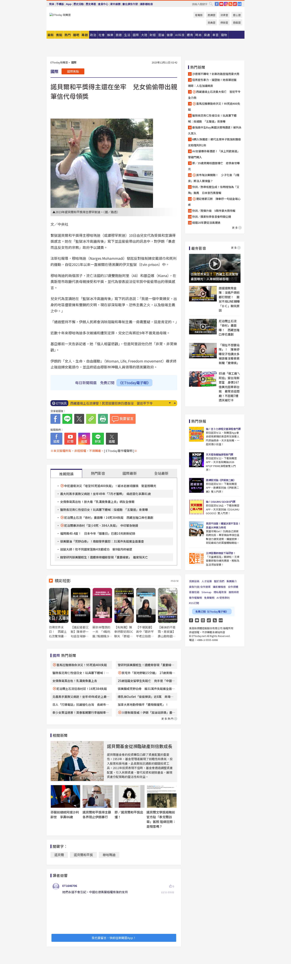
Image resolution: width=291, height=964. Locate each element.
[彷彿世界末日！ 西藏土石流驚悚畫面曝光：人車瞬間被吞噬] (59, 613)
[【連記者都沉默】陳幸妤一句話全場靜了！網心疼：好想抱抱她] (80, 613)
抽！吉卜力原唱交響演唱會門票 (223, 429)
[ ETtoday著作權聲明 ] (119, 451)
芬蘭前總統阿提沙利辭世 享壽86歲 (64, 814)
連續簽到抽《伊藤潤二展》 (221, 480)
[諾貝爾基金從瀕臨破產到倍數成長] (77, 761)
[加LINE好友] (98, 439)
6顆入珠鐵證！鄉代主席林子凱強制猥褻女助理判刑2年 (214, 142)
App (68, 4)
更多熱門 (167, 718)
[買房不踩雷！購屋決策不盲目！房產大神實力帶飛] (196, 528)
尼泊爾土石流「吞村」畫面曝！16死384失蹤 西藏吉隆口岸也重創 (108, 517)
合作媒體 (233, 587)
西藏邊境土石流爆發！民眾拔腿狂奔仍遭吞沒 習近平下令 (111, 403)
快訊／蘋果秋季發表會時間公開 (211, 217)
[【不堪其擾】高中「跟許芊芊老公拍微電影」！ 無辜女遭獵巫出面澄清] (146, 613)
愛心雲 (237, 15)
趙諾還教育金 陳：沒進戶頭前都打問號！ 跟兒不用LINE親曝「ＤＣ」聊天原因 (229, 299)
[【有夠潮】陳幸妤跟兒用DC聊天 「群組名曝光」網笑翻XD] (124, 613)
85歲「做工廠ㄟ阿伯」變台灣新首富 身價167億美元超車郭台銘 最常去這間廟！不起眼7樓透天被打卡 (229, 386)
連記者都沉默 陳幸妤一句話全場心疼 (214, 202)
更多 (235, 227)
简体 (51, 4)
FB (217, 4)
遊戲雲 (237, 22)
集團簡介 (231, 581)
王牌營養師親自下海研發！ (221, 553)
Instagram (203, 620)
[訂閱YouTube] (70, 439)
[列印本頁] (103, 419)
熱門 (68, 35)
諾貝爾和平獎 (83, 854)
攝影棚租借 (146, 4)
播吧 (76, 35)
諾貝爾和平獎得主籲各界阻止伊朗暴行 (97, 814)
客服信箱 (194, 592)
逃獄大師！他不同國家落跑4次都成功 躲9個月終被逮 (96, 549)
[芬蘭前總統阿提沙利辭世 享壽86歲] (65, 796)
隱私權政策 (220, 592)
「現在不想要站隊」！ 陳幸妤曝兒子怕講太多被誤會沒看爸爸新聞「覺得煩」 (229, 354)
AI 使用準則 (223, 598)
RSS (230, 4)
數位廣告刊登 (130, 4)
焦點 (59, 35)
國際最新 (130, 473)
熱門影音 (98, 473)
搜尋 (211, 4)
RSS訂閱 (194, 603)
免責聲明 (209, 598)
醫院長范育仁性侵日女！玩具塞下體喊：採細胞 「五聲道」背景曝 (104, 509)
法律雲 (224, 15)
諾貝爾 (59, 854)
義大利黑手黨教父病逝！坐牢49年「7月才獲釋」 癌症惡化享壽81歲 (105, 494)
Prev (174, 403)
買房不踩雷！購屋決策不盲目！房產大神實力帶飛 (223, 525)
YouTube (221, 4)
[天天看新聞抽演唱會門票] (196, 459)
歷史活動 (78, 4)
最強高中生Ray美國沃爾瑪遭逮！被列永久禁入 (215, 130)
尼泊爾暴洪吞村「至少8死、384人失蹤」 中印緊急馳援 (101, 525)
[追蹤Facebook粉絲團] (56, 439)
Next (169, 403)
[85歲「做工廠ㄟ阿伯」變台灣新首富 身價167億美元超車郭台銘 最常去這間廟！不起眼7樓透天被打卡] (203, 379)
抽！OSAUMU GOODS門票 (220, 502)
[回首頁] (60, 15)
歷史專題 (91, 4)
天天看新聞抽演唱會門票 (219, 454)
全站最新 (161, 473)
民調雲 (211, 15)
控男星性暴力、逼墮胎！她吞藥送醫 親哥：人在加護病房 (213, 83)
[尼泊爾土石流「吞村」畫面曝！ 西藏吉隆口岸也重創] (203, 326)
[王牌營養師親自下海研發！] (196, 558)
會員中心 (103, 4)
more (175, 581)
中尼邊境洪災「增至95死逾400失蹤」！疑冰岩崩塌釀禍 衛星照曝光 (110, 486)
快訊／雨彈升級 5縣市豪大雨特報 (213, 211)
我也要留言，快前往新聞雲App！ (114, 938)
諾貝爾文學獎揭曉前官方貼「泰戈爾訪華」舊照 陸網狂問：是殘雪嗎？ (161, 819)
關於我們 (219, 581)
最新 (51, 35)
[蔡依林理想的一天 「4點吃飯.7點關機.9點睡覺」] (102, 613)
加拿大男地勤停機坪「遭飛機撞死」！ (143, 704)
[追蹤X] (112, 439)
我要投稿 (194, 581)
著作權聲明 (195, 598)
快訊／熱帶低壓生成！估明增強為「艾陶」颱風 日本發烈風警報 (213, 190)
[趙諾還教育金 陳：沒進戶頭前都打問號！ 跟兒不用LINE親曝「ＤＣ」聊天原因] (203, 293)
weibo (235, 4)
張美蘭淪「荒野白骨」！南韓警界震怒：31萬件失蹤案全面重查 (102, 541)
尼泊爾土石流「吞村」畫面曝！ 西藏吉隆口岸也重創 (229, 328)
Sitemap (206, 592)
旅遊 (119, 35)
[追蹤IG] (84, 439)
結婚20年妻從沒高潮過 (206, 222)
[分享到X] (79, 419)
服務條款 (234, 592)
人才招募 (207, 581)
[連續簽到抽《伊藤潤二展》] (196, 485)
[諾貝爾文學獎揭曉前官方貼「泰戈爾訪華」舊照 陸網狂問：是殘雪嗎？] (161, 796)
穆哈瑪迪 (109, 854)
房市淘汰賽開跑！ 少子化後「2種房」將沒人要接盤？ (213, 178)
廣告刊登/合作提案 (200, 587)
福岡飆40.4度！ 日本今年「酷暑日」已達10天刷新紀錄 (97, 533)
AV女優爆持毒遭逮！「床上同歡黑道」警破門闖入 (214, 154)
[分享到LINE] (67, 419)
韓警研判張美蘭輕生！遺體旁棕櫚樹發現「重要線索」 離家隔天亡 (104, 557)
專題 (85, 35)
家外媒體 (115, 4)
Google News (240, 4)
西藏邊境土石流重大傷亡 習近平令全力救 (214, 95)
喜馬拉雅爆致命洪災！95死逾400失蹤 (81, 665)
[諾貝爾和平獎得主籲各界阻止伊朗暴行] (98, 796)
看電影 (199, 15)
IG (226, 4)
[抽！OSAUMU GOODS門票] (196, 507)
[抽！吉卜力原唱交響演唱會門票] (196, 434)
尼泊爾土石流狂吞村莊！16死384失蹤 (81, 689)
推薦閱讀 (66, 473)
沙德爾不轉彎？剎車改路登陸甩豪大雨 (215, 74)
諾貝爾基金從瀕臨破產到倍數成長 (139, 746)
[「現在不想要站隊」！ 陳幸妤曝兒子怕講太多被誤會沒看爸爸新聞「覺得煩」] (203, 350)
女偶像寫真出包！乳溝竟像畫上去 (74, 681)
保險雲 (224, 22)
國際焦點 (73, 71)
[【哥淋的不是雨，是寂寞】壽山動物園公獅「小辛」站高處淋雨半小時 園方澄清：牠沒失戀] (168, 613)
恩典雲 (211, 22)
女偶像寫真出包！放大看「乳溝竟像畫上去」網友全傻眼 (97, 502)
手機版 (60, 4)
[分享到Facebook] (55, 419)
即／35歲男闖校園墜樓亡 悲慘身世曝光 (214, 166)
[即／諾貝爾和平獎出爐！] (130, 796)
